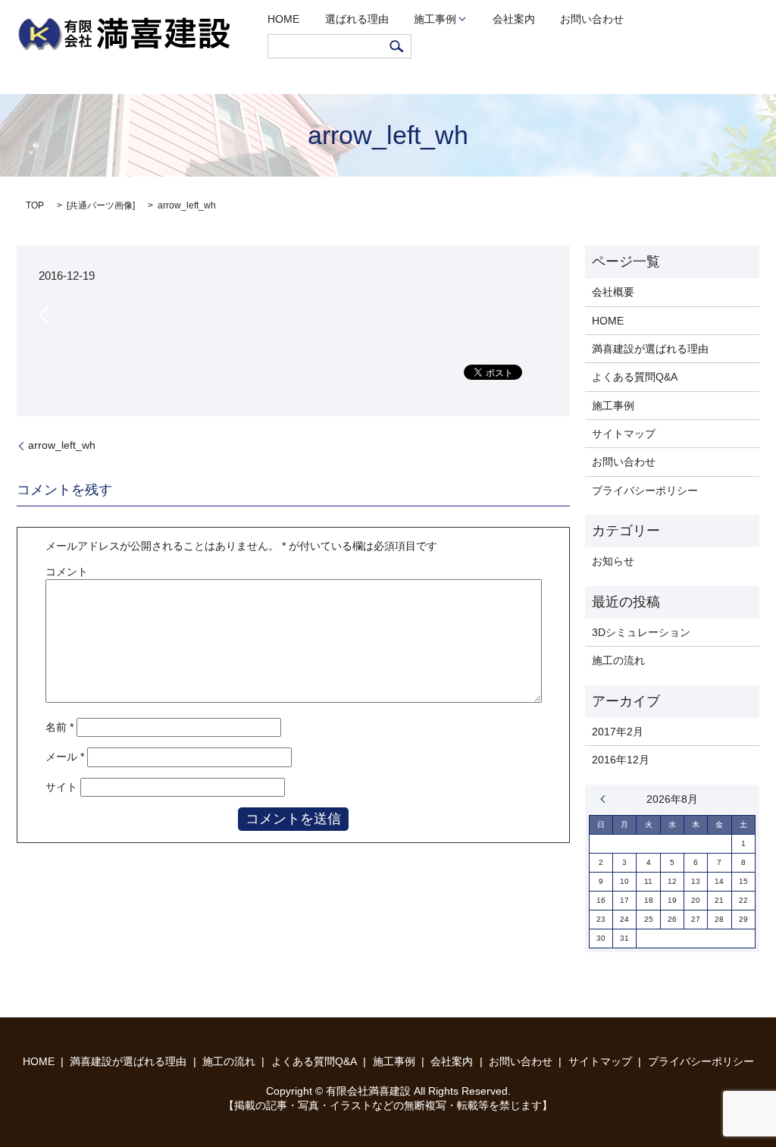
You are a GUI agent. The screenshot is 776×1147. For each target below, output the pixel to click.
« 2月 (607, 799)
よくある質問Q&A (634, 377)
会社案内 (514, 19)
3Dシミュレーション (641, 632)
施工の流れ (618, 660)
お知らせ (613, 561)
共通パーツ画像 (101, 205)
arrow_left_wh (61, 445)
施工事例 (435, 19)
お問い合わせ (592, 19)
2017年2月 (617, 731)
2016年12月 (620, 760)
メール (64, 757)
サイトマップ (624, 434)
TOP (35, 205)
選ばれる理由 (357, 19)
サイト (61, 787)
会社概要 (613, 292)
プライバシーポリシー (645, 490)
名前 (59, 727)
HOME (283, 19)
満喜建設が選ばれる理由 (650, 349)
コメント (66, 572)
